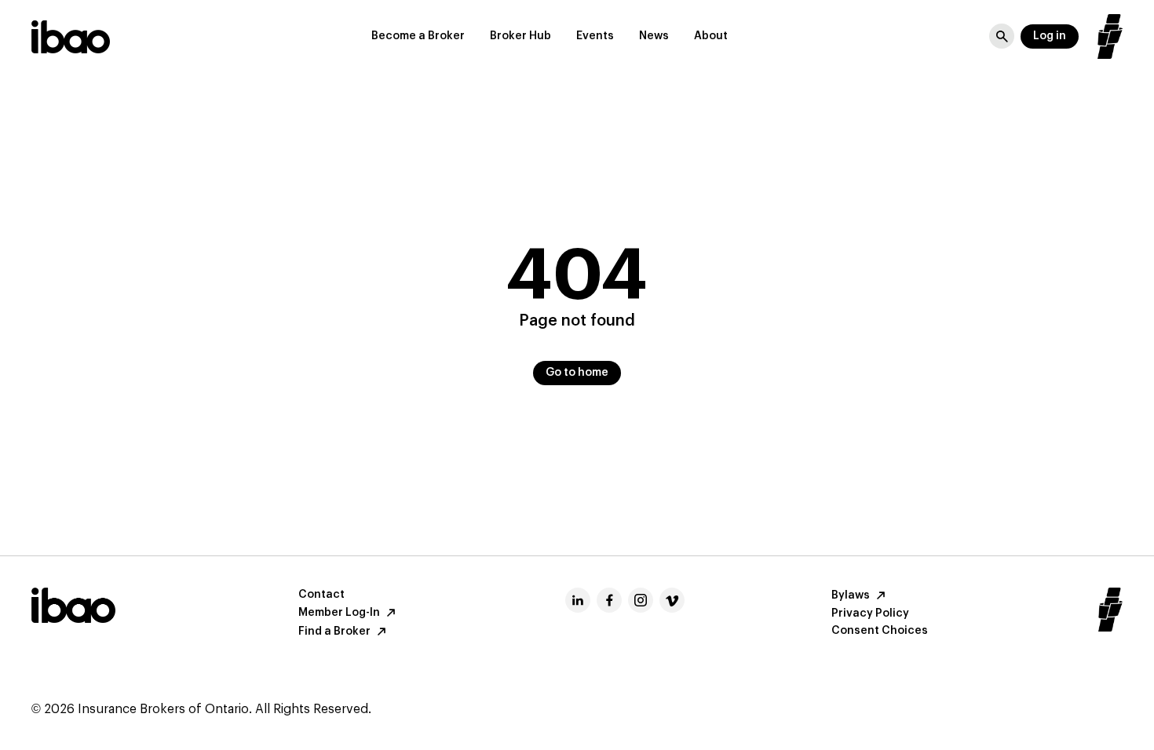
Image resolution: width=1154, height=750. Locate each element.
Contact (321, 594)
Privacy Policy (870, 613)
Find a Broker (334, 631)
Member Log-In (339, 612)
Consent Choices (879, 630)
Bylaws (850, 595)
